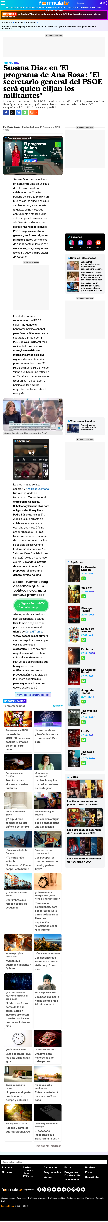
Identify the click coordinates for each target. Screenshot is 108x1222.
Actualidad (30, 22)
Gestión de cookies (75, 1198)
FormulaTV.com (7, 1206)
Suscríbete (92, 1177)
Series (21, 7)
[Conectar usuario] (105, 3)
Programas (82, 7)
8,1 (83, 658)
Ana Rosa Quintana (37, 489)
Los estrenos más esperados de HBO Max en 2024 (84, 860)
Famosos (95, 7)
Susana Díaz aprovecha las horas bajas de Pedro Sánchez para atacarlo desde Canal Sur (91, 265)
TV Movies (28, 1176)
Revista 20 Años (54, 10)
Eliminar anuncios (55, 35)
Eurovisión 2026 (72, 1175)
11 (36, 112)
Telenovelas (72, 1179)
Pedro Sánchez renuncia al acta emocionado (88, 427)
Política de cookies (56, 1198)
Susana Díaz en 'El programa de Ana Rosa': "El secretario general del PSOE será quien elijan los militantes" (49, 27)
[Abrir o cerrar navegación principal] (3, 3)
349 (57, 158)
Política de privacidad (37, 1198)
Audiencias (32, 7)
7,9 (83, 722)
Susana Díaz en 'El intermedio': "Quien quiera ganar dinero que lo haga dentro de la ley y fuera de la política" (91, 286)
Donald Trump (33, 631)
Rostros (90, 1167)
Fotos (70, 7)
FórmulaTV (7, 22)
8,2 (83, 701)
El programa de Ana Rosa (35, 148)
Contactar (100, 1198)
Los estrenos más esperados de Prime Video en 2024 (84, 831)
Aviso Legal (21, 1198)
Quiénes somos (8, 1198)
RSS (3, 1201)
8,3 (83, 578)
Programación (48, 7)
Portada (7, 1167)
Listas (26, 1173)
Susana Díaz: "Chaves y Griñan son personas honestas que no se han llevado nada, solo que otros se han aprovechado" (91, 276)
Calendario (28, 1170)
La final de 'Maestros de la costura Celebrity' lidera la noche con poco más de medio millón (51, 15)
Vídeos (62, 7)
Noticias (11, 7)
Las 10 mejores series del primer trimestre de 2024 (82, 802)
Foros (88, 1172)
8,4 (83, 596)
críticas (57, 149)
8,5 (83, 681)
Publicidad (89, 1198)
